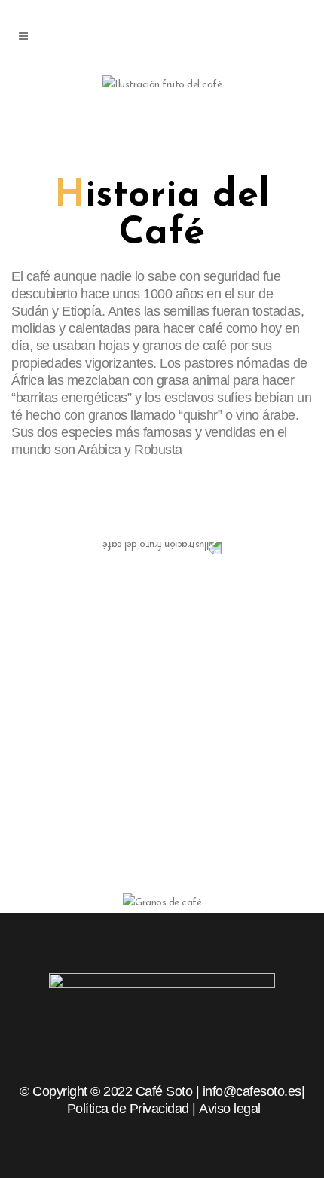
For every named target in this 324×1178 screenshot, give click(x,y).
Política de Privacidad (128, 1108)
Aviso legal (230, 1108)
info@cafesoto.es (252, 1091)
